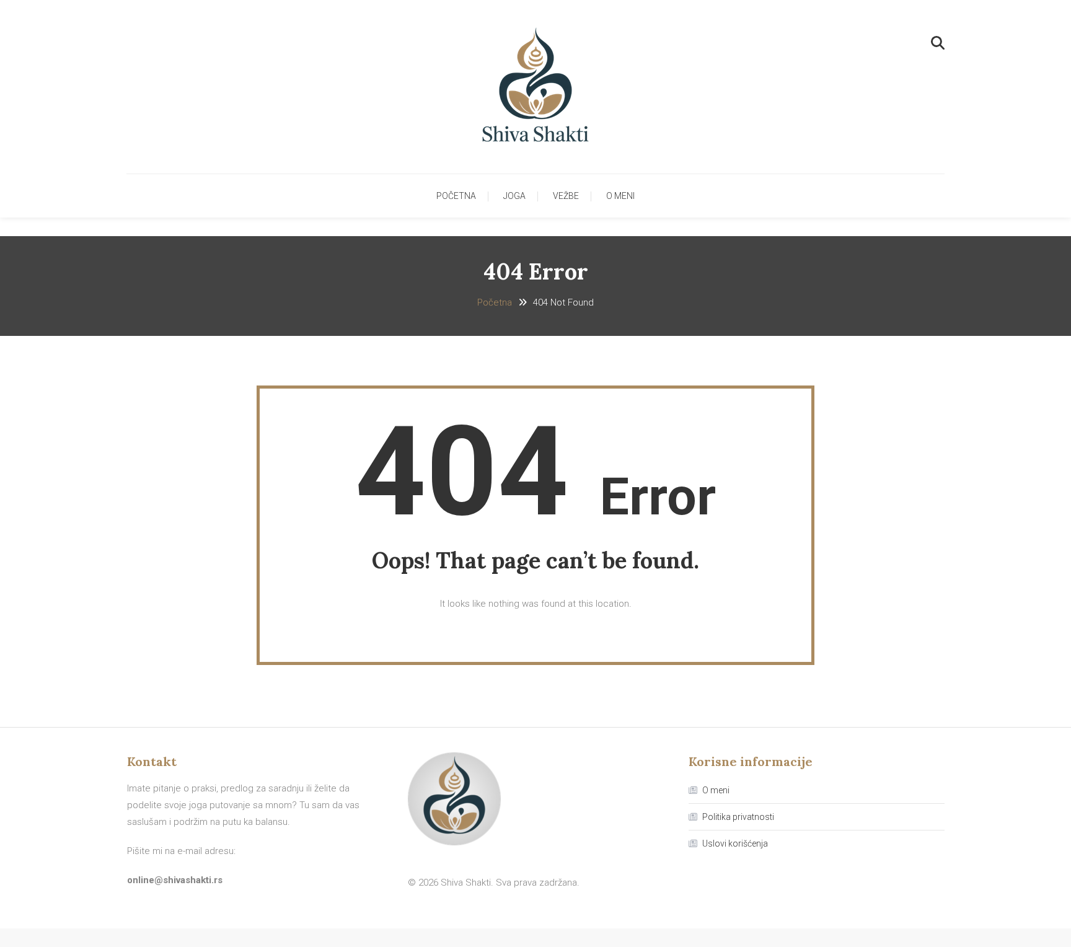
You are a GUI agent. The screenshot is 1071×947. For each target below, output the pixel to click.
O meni (620, 196)
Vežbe (566, 196)
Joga (514, 196)
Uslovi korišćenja (735, 843)
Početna (456, 196)
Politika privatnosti (738, 817)
